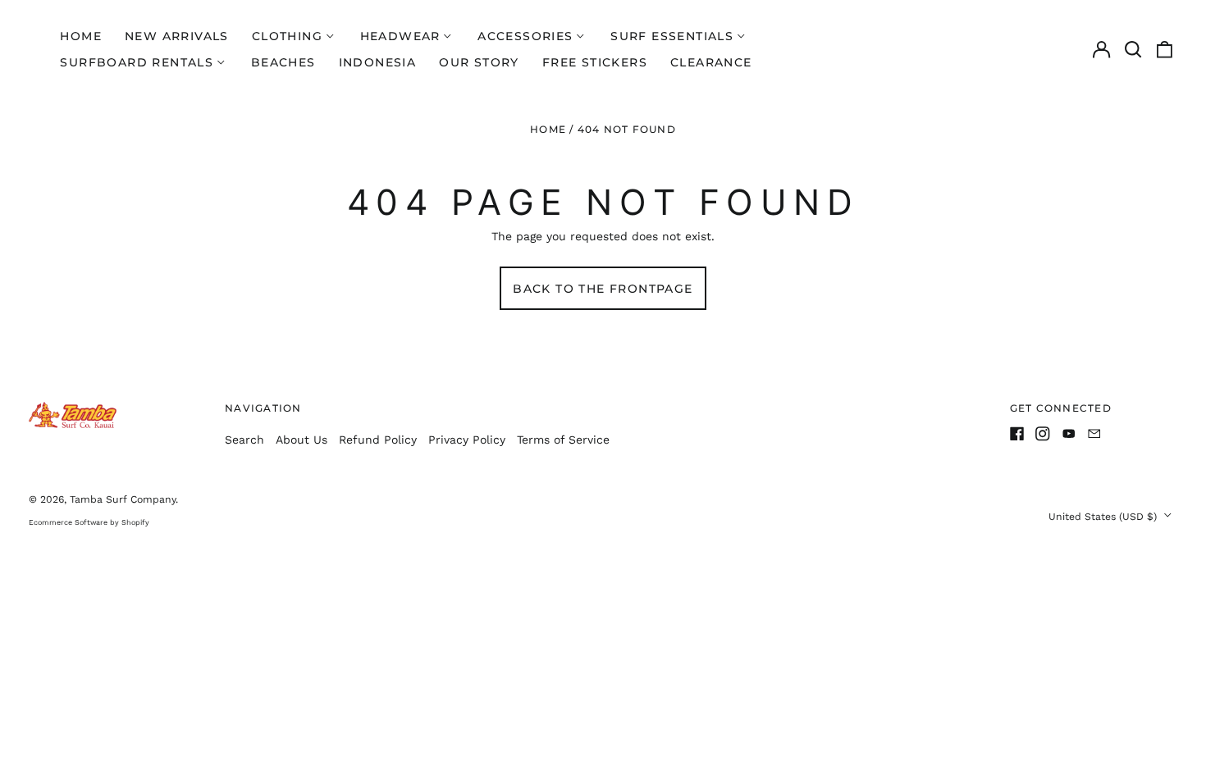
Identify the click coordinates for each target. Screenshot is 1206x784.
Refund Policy (378, 439)
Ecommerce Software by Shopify (89, 522)
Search (244, 439)
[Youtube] (1069, 433)
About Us (301, 439)
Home (81, 36)
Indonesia (378, 62)
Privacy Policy (466, 439)
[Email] (1094, 433)
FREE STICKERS (594, 62)
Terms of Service (563, 439)
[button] (1133, 49)
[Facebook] (1017, 433)
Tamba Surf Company (123, 499)
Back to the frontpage (602, 288)
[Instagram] (1042, 433)
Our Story (479, 62)
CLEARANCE (711, 62)
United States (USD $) (1104, 516)
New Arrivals (177, 36)
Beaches (283, 62)
